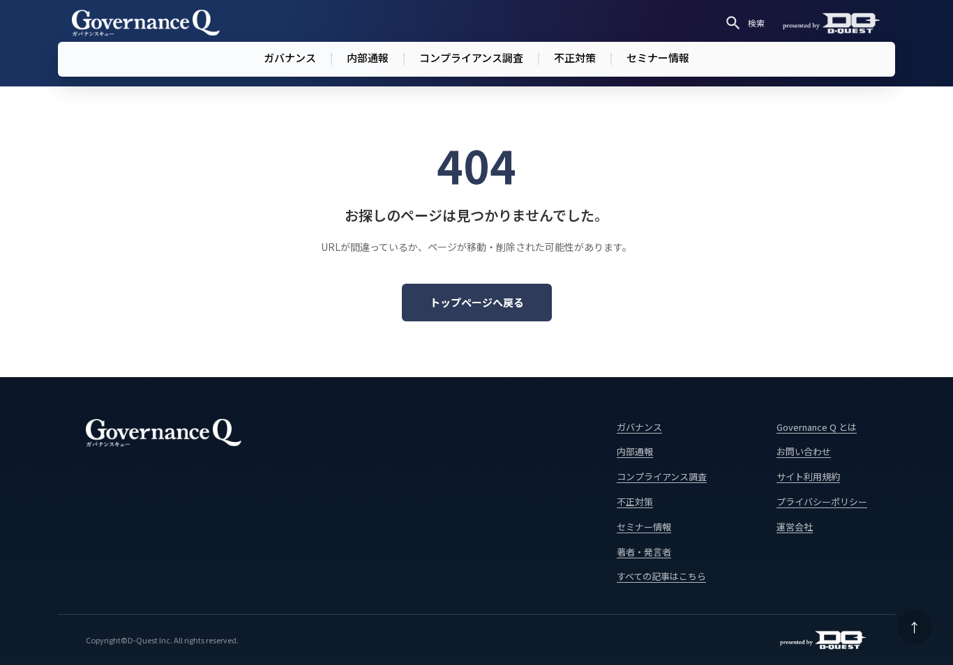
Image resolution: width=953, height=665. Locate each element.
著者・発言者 (644, 551)
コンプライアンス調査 (471, 57)
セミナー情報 (657, 57)
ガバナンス (290, 57)
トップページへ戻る (477, 302)
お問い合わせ (803, 451)
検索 (756, 23)
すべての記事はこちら (661, 576)
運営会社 (794, 526)
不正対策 (575, 57)
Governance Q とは (816, 427)
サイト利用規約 (808, 476)
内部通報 (368, 57)
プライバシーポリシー (821, 501)
